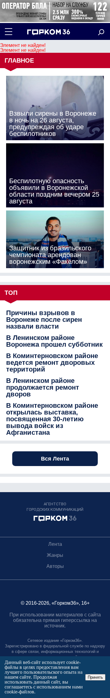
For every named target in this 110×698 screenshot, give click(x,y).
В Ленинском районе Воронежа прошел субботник (54, 341)
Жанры (55, 555)
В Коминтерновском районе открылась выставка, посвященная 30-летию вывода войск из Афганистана (52, 419)
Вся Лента (55, 459)
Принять (95, 677)
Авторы (55, 566)
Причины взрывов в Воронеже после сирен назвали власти (44, 320)
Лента (55, 544)
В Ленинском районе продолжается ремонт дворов (42, 387)
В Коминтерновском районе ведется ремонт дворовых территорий (52, 363)
